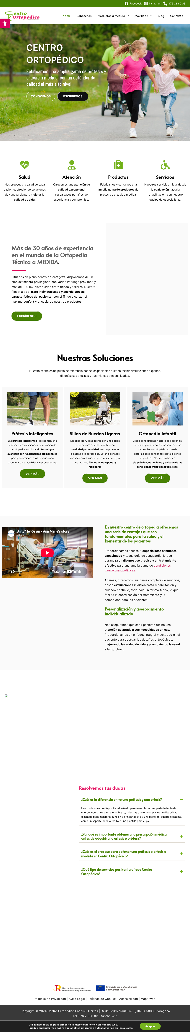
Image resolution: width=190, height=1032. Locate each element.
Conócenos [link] (83, 16)
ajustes (128, 1027)
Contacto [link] (176, 16)
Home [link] (67, 16)
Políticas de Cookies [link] (101, 999)
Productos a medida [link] (111, 16)
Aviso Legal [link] (77, 999)
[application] (127, 15)
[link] (5, 23)
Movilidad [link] (141, 16)
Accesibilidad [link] (128, 999)
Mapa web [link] (148, 999)
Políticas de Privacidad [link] (50, 999)
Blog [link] (161, 16)
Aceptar (150, 1026)
